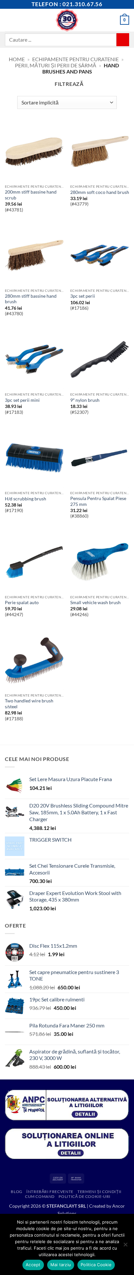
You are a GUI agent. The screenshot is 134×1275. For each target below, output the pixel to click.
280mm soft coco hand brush (99, 192)
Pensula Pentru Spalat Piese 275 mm (98, 501)
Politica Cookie (96, 1264)
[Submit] (122, 39)
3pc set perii (82, 296)
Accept (33, 1264)
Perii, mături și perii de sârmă (55, 65)
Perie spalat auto (22, 602)
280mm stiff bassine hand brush (31, 299)
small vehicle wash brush (95, 602)
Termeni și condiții (99, 1191)
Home (17, 59)
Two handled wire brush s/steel (29, 703)
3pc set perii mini (22, 400)
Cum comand (40, 1196)
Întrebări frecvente (50, 1191)
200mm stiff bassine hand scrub (31, 194)
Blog (16, 1191)
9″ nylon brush (85, 400)
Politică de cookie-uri (84, 1196)
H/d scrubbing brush (25, 498)
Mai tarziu (60, 1264)
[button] (9, 20)
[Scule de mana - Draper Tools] (67, 20)
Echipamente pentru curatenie (75, 59)
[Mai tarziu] (125, 1246)
